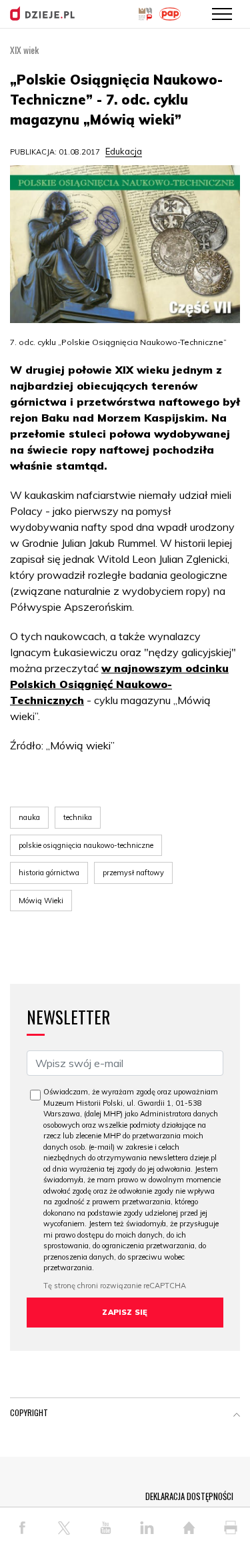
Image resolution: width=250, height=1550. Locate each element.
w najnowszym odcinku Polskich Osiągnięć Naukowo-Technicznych (119, 684)
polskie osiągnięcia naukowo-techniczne (86, 845)
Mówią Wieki (41, 900)
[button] (236, 1415)
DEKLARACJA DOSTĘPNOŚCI (189, 1496)
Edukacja (123, 151)
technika (77, 817)
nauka (29, 817)
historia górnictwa (49, 872)
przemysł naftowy (133, 872)
